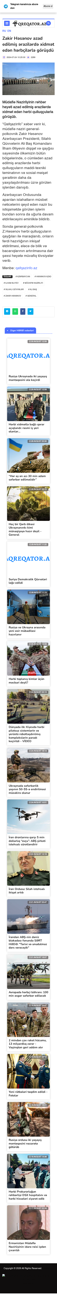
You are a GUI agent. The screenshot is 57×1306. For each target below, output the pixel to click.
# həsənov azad (43, 277)
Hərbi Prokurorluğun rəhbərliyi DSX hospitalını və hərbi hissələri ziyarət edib (28, 1195)
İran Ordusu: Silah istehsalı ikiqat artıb (27, 890)
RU (4, 31)
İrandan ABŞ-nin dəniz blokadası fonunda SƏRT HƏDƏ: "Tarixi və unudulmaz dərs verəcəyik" (28, 942)
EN (9, 31)
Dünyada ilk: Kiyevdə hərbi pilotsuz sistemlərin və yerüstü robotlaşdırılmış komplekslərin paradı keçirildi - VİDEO (26, 734)
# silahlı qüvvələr (14, 290)
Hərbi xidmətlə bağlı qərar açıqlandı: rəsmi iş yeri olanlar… (26, 428)
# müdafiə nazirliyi (33, 283)
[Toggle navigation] (7, 23)
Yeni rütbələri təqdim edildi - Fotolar (28, 1093)
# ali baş (32, 290)
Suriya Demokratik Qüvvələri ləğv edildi (28, 581)
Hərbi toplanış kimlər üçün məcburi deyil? (26, 680)
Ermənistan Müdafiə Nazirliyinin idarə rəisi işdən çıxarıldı (27, 1246)
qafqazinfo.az (26, 268)
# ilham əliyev (11, 283)
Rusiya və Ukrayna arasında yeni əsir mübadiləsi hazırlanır (27, 631)
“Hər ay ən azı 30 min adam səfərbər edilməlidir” (27, 478)
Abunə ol (48, 6)
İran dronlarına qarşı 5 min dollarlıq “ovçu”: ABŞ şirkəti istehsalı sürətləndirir (27, 840)
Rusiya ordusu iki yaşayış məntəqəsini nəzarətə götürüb (25, 1143)
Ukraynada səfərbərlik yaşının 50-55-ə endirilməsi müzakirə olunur (27, 789)
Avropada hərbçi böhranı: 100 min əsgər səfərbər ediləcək (28, 994)
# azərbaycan (23, 277)
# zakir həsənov (12, 296)
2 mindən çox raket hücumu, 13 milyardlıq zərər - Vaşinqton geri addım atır (27, 1043)
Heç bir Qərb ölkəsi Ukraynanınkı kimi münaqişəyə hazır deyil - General (25, 529)
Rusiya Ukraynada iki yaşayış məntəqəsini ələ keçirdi (28, 378)
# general (31, 296)
